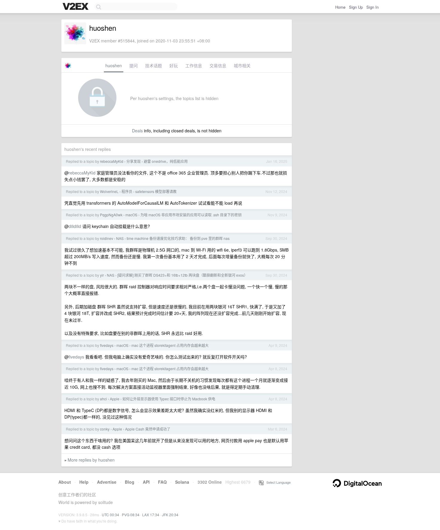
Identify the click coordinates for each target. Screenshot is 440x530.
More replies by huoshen (91, 460)
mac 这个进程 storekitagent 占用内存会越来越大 (170, 345)
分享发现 (133, 161)
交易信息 (218, 65)
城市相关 (242, 65)
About (64, 482)
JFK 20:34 (170, 514)
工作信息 (193, 65)
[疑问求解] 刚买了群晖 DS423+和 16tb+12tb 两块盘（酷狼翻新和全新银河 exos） (182, 275)
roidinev (106, 238)
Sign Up (356, 7)
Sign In (372, 7)
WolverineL (109, 191)
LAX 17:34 (150, 514)
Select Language (277, 482)
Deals (137, 131)
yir (102, 275)
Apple (114, 398)
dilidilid (75, 226)
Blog (129, 482)
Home (340, 7)
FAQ (162, 482)
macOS (131, 214)
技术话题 (153, 65)
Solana (182, 482)
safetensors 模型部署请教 (156, 191)
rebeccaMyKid (111, 161)
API (146, 482)
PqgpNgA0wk (111, 214)
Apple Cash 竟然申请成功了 (147, 428)
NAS (120, 238)
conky (105, 428)
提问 (133, 65)
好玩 (173, 65)
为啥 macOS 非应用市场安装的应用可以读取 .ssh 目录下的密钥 (191, 214)
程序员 (127, 191)
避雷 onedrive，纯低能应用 (166, 161)
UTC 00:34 (110, 514)
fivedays (106, 345)
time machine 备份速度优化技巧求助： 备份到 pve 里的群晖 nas (178, 238)
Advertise (106, 482)
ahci (103, 398)
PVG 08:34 (130, 514)
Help (84, 482)
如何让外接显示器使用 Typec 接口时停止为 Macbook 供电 (168, 398)
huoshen (113, 65)
